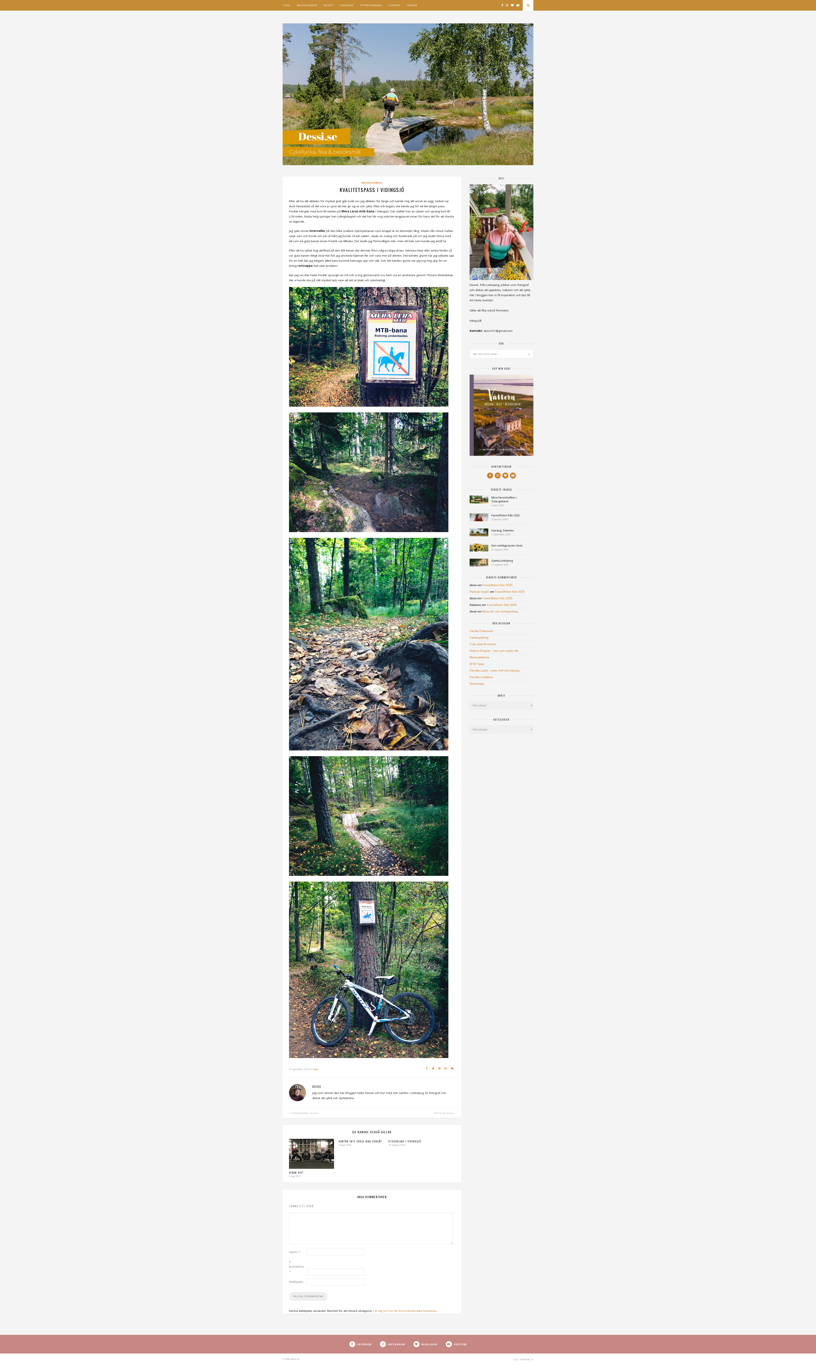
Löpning (394, 5)
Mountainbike (307, 5)
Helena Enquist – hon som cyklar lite (494, 650)
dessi (315, 1069)
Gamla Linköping (502, 560)
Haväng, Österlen (502, 530)
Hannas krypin (479, 591)
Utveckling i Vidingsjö (404, 1141)
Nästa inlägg (443, 1113)
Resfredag (477, 683)
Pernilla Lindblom (481, 677)
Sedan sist (296, 1172)
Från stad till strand (483, 644)
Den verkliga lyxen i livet (506, 545)
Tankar (412, 5)
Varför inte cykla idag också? (360, 1141)
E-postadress (296, 1266)
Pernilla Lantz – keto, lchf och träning (494, 670)
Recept (328, 5)
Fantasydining (479, 637)
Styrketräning (371, 5)
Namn (294, 1252)
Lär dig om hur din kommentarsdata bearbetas (405, 1311)
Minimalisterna (479, 657)
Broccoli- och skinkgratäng (500, 611)
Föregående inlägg (304, 1113)
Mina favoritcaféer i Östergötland (504, 499)
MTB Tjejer (477, 664)
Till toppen (522, 1359)
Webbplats (296, 1282)
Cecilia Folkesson (481, 631)
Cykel (287, 5)
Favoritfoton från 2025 (505, 515)
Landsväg (347, 5)
